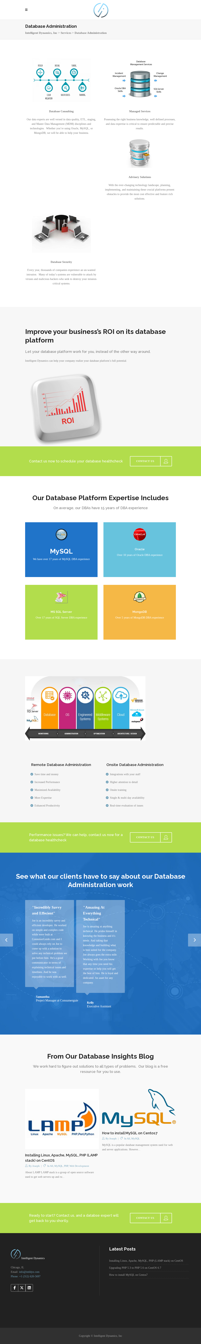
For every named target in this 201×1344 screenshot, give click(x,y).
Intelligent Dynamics (33, 1252)
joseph (36, 1160)
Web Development (79, 1160)
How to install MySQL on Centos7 (129, 1127)
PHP (66, 1160)
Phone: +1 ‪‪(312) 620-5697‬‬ (25, 1270)
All (51, 1160)
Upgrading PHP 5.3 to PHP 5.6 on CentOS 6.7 (135, 1261)
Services (66, 32)
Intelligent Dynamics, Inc (41, 32)
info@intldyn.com (29, 1265)
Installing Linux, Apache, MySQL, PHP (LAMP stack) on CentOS (146, 1254)
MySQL (58, 1160)
